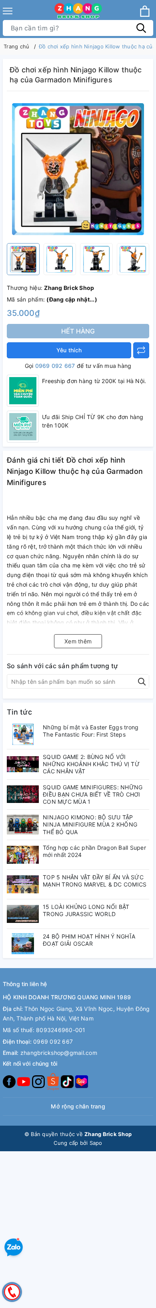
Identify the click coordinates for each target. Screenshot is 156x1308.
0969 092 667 (55, 365)
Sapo (96, 1143)
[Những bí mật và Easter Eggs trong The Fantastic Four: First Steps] (23, 734)
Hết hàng (78, 331)
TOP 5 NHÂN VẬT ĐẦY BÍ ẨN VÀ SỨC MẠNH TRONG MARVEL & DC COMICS (94, 881)
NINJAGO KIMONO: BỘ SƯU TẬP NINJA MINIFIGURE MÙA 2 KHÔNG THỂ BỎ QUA (90, 824)
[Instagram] (39, 1081)
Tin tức (19, 712)
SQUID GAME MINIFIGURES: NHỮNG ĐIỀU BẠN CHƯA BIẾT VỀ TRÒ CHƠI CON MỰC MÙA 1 (92, 794)
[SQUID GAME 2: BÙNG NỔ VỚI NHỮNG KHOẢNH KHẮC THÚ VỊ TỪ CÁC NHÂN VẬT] (23, 764)
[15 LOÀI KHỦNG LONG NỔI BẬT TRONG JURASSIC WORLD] (23, 914)
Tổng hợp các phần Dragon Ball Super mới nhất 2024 (94, 851)
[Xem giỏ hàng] (144, 11)
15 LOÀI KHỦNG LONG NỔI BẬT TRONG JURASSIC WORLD (86, 910)
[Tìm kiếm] (141, 28)
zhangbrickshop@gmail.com (58, 1052)
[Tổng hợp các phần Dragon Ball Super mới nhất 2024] (23, 854)
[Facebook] (10, 1081)
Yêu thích (69, 350)
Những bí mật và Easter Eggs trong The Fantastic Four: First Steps (90, 731)
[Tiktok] (68, 1081)
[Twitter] (53, 1081)
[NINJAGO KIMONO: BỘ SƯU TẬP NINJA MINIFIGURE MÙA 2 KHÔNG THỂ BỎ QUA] (23, 824)
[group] (78, 169)
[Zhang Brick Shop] (78, 11)
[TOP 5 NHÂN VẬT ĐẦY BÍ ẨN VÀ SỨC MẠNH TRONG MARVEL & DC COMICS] (23, 884)
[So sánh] (141, 350)
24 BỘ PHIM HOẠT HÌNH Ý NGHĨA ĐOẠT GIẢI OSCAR (89, 940)
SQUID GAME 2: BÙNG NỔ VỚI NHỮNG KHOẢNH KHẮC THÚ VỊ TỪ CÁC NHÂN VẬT (91, 764)
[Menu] (7, 11)
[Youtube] (24, 1081)
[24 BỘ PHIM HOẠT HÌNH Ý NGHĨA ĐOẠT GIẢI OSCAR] (23, 943)
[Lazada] (81, 1081)
